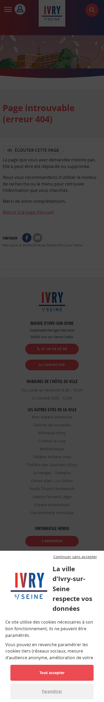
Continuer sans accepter (75, 557)
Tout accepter (52, 672)
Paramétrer (52, 691)
